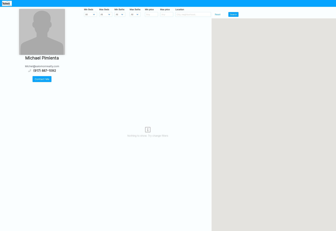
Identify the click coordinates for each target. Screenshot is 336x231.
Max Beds (104, 9)
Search (233, 14)
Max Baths (135, 9)
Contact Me (42, 79)
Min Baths (119, 9)
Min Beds (88, 9)
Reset (218, 14)
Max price (165, 9)
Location (179, 9)
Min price (149, 9)
